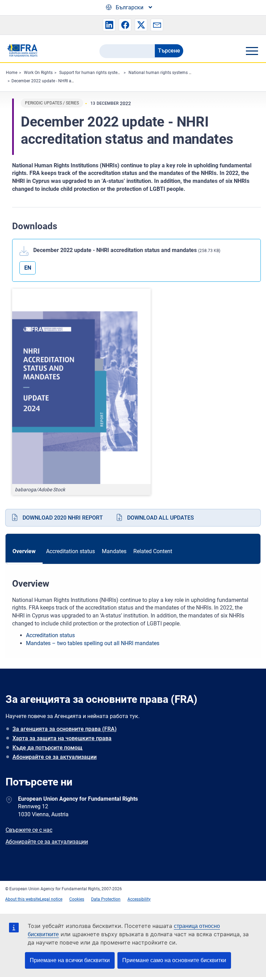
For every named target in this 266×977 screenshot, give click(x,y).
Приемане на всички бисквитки (70, 960)
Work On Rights (38, 72)
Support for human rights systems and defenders (105, 72)
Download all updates (160, 517)
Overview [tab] (24, 551)
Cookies (76, 899)
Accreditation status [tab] (70, 551)
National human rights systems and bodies (169, 72)
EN (27, 267)
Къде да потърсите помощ (47, 747)
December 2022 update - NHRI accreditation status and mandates (73, 80)
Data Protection (106, 899)
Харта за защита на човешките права (62, 738)
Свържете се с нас (29, 830)
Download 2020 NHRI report (63, 517)
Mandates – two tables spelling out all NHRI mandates (93, 643)
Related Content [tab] (152, 551)
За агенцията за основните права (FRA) (64, 729)
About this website (22, 899)
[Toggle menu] (252, 51)
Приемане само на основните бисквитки (174, 960)
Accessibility (139, 899)
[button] (109, 25)
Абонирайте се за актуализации (54, 757)
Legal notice (51, 899)
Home (11, 72)
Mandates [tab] (114, 551)
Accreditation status (50, 635)
